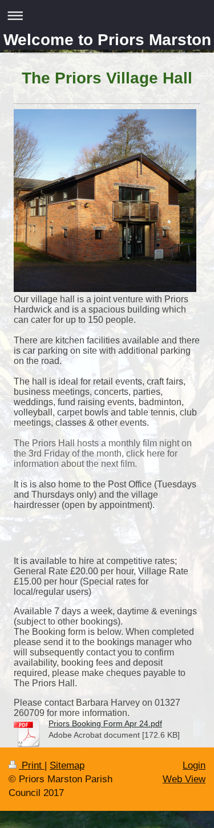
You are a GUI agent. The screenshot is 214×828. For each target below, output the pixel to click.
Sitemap (67, 765)
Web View (184, 779)
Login (194, 765)
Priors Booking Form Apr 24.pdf (105, 723)
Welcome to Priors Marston (107, 40)
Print (32, 765)
